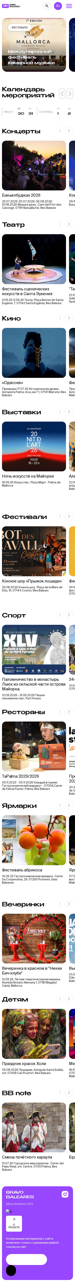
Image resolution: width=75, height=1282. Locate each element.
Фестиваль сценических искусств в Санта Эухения (27, 291)
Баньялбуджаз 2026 (21, 195)
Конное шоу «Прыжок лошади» (32, 581)
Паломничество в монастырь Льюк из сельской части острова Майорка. (33, 684)
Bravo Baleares (20, 1194)
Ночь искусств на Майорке (28, 476)
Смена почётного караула (27, 1157)
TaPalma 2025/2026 (20, 776)
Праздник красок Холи (24, 1063)
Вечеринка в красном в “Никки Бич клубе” (32, 970)
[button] (62, 94)
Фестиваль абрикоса (22, 870)
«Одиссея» (13, 382)
